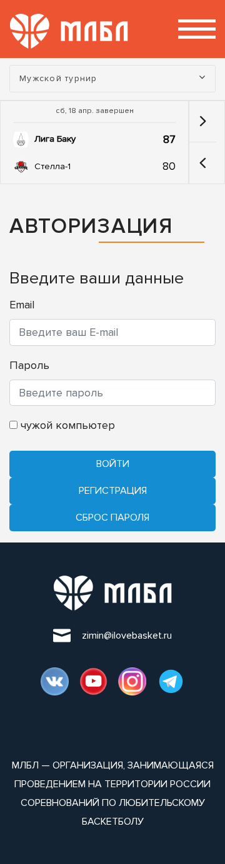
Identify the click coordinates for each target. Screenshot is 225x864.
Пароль (29, 365)
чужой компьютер (66, 425)
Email (21, 305)
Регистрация (113, 490)
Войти (112, 464)
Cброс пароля (112, 517)
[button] (203, 163)
